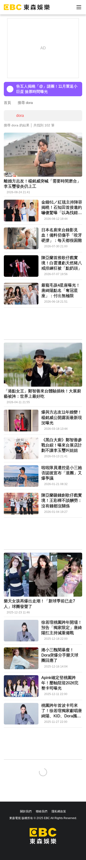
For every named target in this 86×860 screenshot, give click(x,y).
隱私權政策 (59, 811)
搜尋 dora (25, 103)
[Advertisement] (43, 324)
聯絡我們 (41, 811)
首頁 (7, 103)
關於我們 (26, 811)
